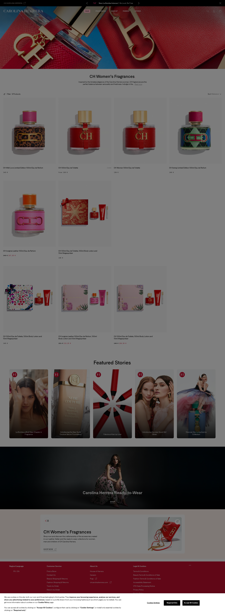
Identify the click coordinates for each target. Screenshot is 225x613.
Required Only (172, 603)
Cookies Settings (153, 603)
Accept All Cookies (191, 603)
